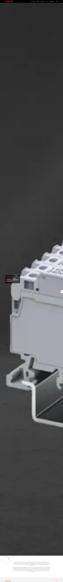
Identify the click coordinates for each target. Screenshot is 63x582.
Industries (42, 1)
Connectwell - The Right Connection (9, 1)
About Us (33, 1)
